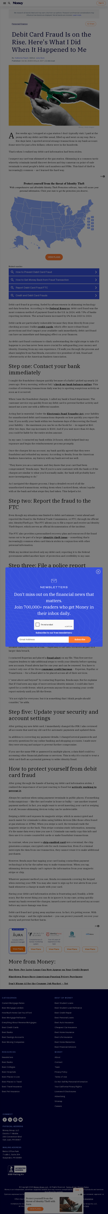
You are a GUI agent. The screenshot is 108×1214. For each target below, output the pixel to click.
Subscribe (80, 639)
